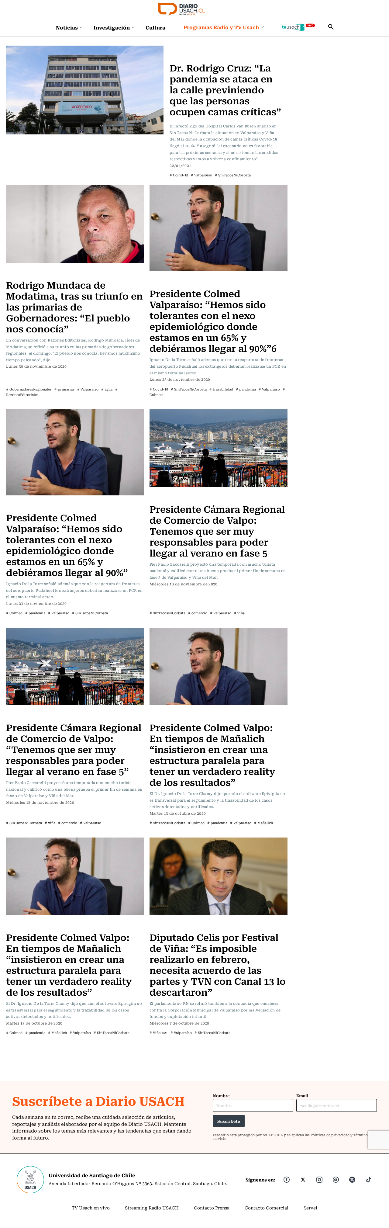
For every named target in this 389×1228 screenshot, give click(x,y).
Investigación (112, 27)
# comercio (197, 613)
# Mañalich (263, 822)
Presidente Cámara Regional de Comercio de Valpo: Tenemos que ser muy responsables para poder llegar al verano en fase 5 (217, 530)
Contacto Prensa (211, 1207)
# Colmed (14, 613)
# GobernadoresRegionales (29, 389)
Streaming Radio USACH (152, 1207)
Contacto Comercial (266, 1207)
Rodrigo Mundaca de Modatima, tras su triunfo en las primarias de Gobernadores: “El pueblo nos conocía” (74, 306)
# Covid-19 (179, 175)
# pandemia (246, 389)
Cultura (155, 27)
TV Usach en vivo (91, 1207)
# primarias (64, 389)
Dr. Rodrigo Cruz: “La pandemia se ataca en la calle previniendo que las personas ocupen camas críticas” (225, 89)
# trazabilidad (221, 389)
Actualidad (182, 49)
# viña (239, 613)
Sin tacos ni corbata (172, 281)
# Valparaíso (201, 175)
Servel (310, 1207)
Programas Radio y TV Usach (221, 27)
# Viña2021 (159, 1032)
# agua (106, 389)
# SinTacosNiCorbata (233, 175)
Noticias (67, 27)
